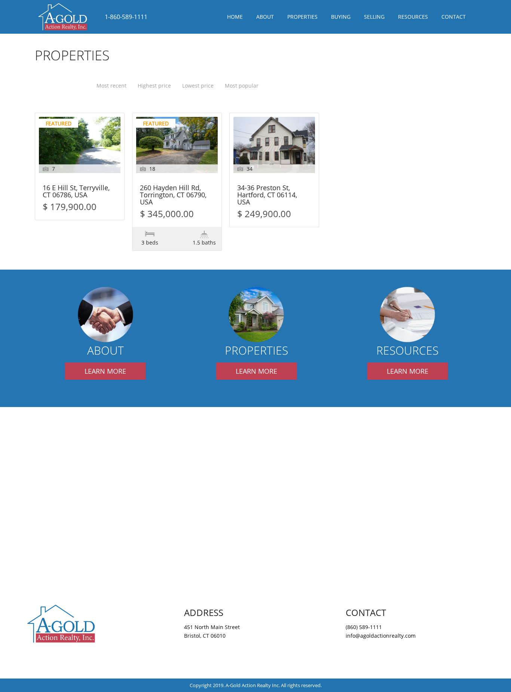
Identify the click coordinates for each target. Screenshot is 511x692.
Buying (341, 16)
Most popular (241, 85)
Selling (374, 16)
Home (235, 16)
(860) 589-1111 (364, 627)
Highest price (154, 85)
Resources (413, 16)
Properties (302, 16)
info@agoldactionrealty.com (381, 635)
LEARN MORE (105, 371)
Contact (453, 16)
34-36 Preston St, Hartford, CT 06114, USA (267, 195)
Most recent (111, 85)
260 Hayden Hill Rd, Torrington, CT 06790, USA (173, 195)
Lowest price (198, 85)
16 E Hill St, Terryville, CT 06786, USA (76, 191)
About (265, 16)
